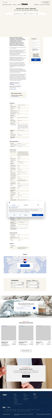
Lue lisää (25, 376)
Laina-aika (37, 284)
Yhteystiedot (47, 4)
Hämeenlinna (14, 409)
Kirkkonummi (28, 409)
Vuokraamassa (19, 4)
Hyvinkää (11, 409)
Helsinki (8, 409)
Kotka (32, 409)
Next (46, 12)
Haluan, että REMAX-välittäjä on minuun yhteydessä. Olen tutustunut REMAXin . (36, 55)
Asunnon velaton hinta (21, 284)
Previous (6, 12)
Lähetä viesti (35, 59)
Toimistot (34, 398)
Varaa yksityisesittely (14, 96)
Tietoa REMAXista (36, 4)
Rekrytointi (46, 2)
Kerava (25, 409)
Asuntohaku (6, 4)
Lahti (34, 409)
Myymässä (9, 4)
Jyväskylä (18, 409)
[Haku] (41, 2)
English (6, 2)
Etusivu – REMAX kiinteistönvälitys (3, 4)
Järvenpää (22, 409)
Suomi (4, 2)
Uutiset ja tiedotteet (26, 398)
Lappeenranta (38, 409)
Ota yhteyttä (35, 395)
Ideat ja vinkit (42, 4)
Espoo (5, 409)
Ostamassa (14, 4)
